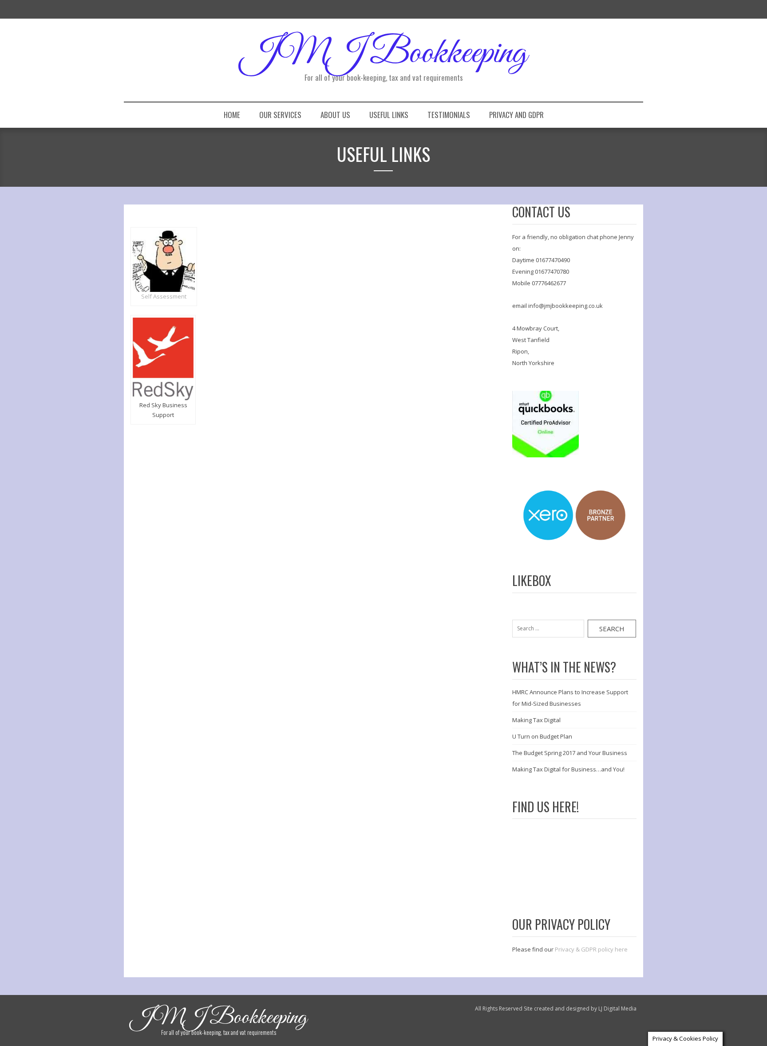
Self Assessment (163, 296)
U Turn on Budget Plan (542, 736)
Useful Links (388, 114)
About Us (335, 114)
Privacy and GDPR (516, 114)
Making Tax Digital (536, 720)
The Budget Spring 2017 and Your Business (569, 753)
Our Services (280, 114)
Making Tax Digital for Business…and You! (568, 769)
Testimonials (448, 114)
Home (232, 114)
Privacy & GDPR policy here (591, 949)
